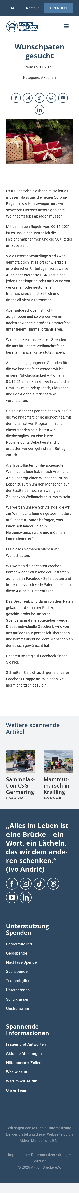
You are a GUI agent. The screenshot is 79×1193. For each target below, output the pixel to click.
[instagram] (28, 98)
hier (15, 662)
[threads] (51, 98)
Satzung (39, 1161)
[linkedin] (39, 110)
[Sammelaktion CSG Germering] (20, 752)
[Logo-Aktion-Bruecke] (22, 22)
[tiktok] (39, 98)
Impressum (17, 1154)
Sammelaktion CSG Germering (20, 785)
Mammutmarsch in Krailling (56, 785)
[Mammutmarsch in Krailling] (58, 752)
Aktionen (48, 77)
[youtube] (63, 98)
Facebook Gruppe (20, 679)
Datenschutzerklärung (49, 1154)
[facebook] (16, 98)
